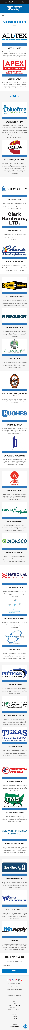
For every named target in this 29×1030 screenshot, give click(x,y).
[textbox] (14, 965)
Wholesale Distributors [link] (14, 1011)
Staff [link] (14, 1003)
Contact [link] (14, 1018)
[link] (14, 8)
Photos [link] (14, 1012)
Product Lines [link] (14, 1007)
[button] (3, 15)
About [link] (14, 1001)
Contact (14, 970)
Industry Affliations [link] (14, 1009)
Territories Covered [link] (14, 1005)
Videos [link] (14, 1014)
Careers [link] (14, 1016)
